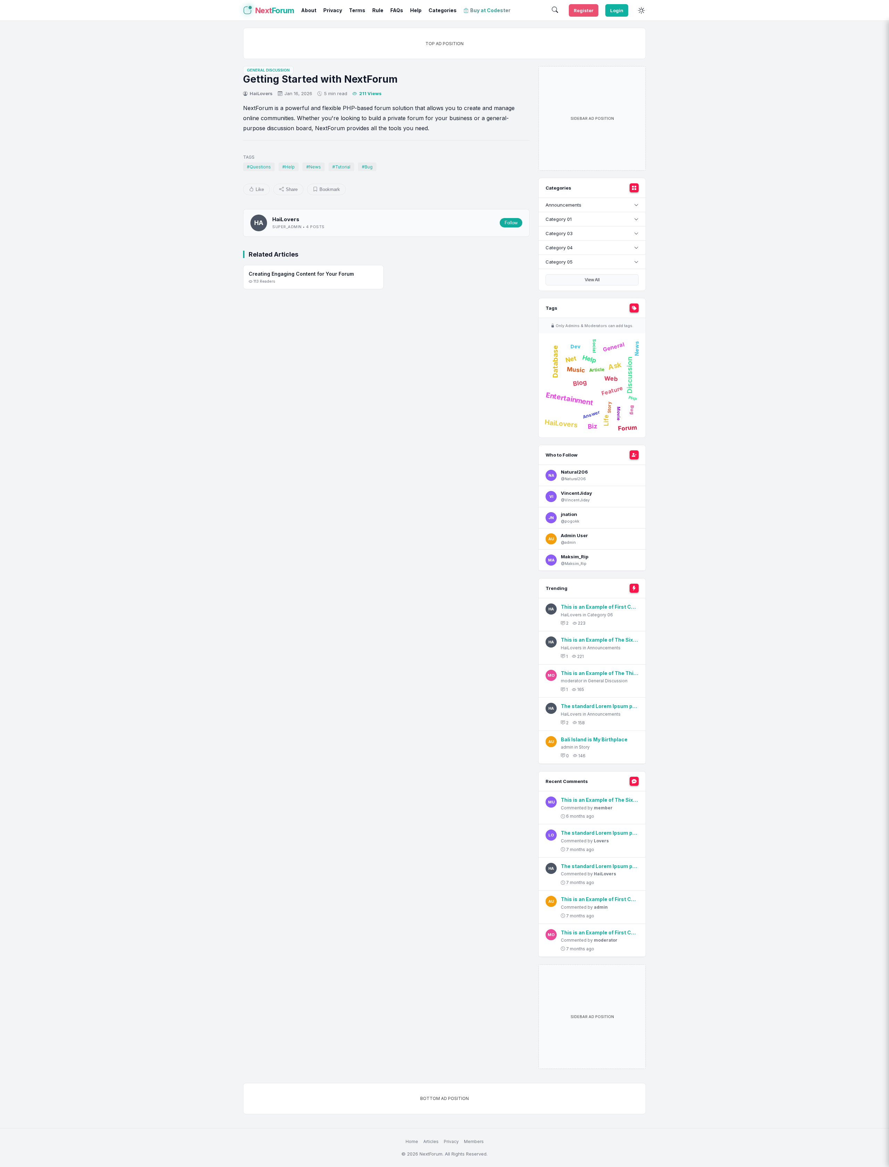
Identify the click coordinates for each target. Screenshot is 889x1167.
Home (412, 1141)
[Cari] (555, 10)
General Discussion (268, 70)
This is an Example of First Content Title (600, 607)
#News (313, 166)
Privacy (451, 1141)
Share (292, 189)
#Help (288, 166)
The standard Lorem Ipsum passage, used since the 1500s (600, 706)
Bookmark (329, 189)
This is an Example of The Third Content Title (600, 673)
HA (258, 222)
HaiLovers (261, 93)
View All (592, 279)
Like (260, 189)
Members (474, 1141)
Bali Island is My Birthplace (594, 739)
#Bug (367, 166)
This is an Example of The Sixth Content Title (600, 640)
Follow (511, 222)
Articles (431, 1141)
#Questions (259, 166)
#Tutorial (341, 166)
